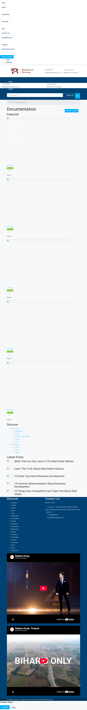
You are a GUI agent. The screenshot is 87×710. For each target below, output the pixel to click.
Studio (17, 439)
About (4, 7)
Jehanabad (15, 537)
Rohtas (13, 521)
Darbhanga (15, 516)
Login (8, 60)
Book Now (5, 21)
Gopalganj (14, 542)
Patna (13, 510)
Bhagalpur (14, 524)
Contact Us (6, 33)
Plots (17, 434)
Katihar (13, 532)
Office (17, 447)
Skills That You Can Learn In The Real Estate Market (43, 461)
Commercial (15, 444)
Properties (5, 14)
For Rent (10, 165)
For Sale (10, 227)
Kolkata (13, 505)
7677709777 (49, 70)
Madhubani (15, 529)
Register (9, 62)
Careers (5, 45)
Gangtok (14, 502)
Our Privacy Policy (8, 49)
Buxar (13, 548)
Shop (17, 452)
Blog (3, 29)
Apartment (19, 431)
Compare (4, 707)
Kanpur (13, 508)
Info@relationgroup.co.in (53, 73)
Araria (13, 545)
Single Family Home (22, 436)
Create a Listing (6, 57)
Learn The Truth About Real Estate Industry (39, 468)
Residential (15, 428)
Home (3, 3)
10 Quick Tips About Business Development (39, 476)
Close (13, 708)
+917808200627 (52, 515)
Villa (16, 442)
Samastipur (15, 526)
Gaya (13, 513)
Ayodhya (14, 534)
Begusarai (14, 550)
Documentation (7, 37)
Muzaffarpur (15, 518)
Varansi (13, 540)
